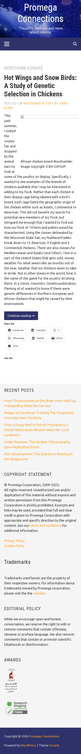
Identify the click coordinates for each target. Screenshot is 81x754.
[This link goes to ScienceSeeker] (11, 693)
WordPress (28, 745)
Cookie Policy (14, 546)
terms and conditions (46, 525)
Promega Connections (44, 736)
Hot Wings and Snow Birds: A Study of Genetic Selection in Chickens (40, 86)
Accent (54, 745)
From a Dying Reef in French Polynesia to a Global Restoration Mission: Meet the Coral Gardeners (36, 430)
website (39, 593)
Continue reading (18, 317)
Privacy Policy (14, 541)
